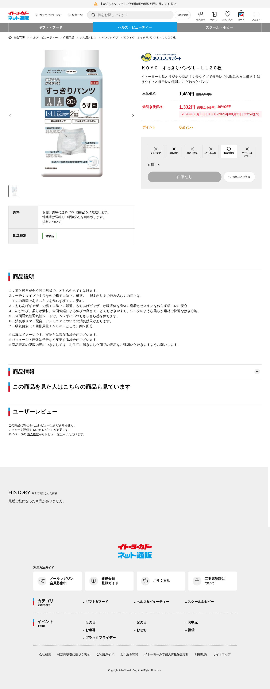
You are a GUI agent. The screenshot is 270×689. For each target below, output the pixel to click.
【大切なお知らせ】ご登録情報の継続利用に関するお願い (138, 3)
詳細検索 (183, 15)
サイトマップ (222, 654)
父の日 (141, 622)
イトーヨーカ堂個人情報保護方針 (166, 654)
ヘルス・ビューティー (135, 27)
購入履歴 (33, 434)
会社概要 (45, 654)
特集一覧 (77, 14)
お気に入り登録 (241, 176)
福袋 (191, 630)
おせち (141, 630)
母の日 (90, 622)
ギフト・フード (50, 27)
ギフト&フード (96, 601)
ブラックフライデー (100, 637)
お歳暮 (90, 630)
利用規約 (201, 654)
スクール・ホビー (219, 27)
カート (241, 19)
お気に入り (227, 19)
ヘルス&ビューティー (152, 601)
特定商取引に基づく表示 (73, 654)
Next (135, 115)
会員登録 (200, 19)
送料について (51, 222)
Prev (8, 115)
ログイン (214, 19)
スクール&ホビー (201, 601)
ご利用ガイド (105, 654)
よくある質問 (129, 654)
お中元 (193, 622)
